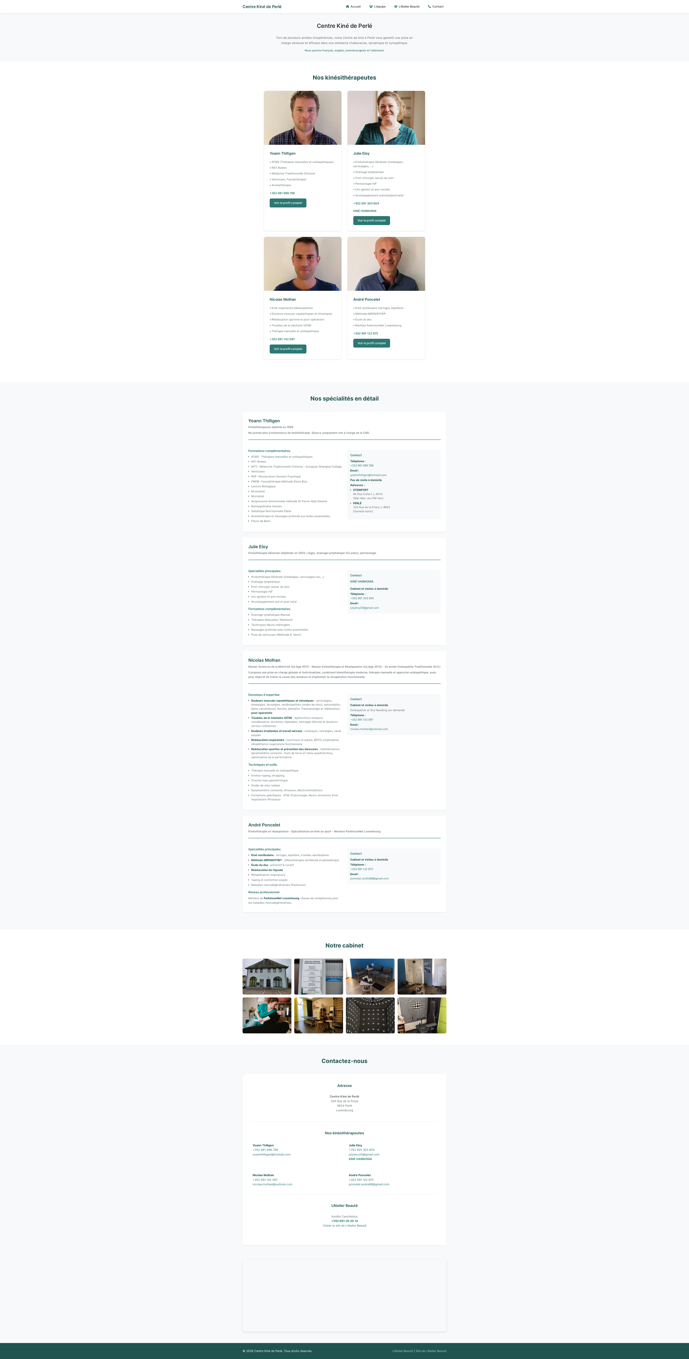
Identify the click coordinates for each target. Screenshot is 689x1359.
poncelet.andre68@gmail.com (369, 878)
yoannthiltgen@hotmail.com (368, 475)
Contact (438, 6)
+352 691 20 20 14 (344, 1221)
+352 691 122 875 (365, 333)
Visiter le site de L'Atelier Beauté (344, 1225)
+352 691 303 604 (366, 203)
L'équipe (380, 6)
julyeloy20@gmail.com (364, 607)
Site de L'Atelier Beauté (431, 1351)
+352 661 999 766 (282, 193)
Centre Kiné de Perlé (262, 6)
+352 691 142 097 (282, 339)
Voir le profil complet (288, 203)
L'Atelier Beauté (409, 6)
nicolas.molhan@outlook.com (369, 729)
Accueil (356, 6)
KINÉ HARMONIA (365, 211)
